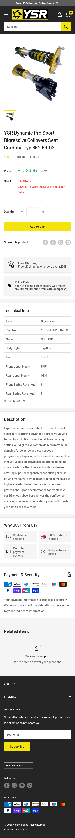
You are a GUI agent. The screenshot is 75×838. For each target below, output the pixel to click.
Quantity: (9, 211)
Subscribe (17, 746)
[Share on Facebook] (45, 242)
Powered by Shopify (15, 829)
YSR (6, 157)
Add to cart (37, 226)
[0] (67, 14)
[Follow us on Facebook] (7, 785)
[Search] (66, 26)
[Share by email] (68, 242)
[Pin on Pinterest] (53, 242)
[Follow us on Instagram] (14, 785)
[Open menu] (6, 14)
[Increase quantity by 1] (43, 211)
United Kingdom (15, 765)
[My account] (60, 14)
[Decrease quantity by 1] (22, 211)
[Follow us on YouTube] (22, 785)
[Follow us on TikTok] (29, 785)
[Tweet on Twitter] (60, 242)
